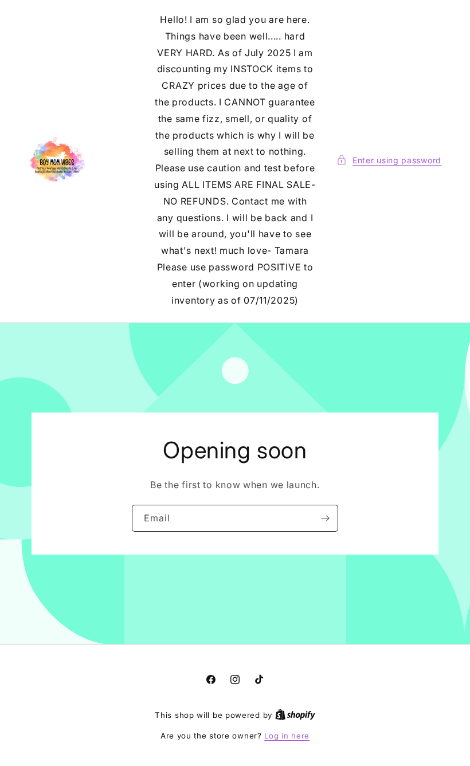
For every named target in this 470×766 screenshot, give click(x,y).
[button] (388, 160)
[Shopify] (295, 715)
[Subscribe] (325, 518)
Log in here (287, 735)
